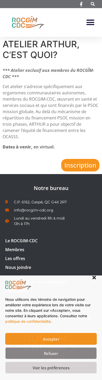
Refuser (51, 353)
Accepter (51, 339)
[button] (94, 277)
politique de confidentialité (27, 321)
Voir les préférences (51, 367)
